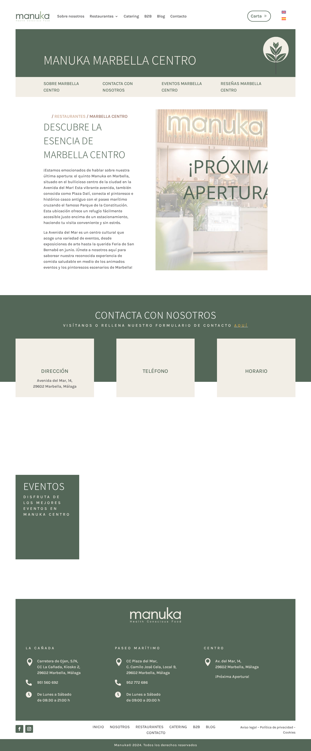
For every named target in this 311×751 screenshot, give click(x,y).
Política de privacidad (276, 727)
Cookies (289, 732)
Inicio (98, 727)
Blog (161, 16)
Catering (131, 16)
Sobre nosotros (70, 16)
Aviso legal (248, 727)
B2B (148, 16)
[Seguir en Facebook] (19, 729)
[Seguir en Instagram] (29, 729)
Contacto (178, 16)
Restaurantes (101, 16)
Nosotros (120, 727)
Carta (256, 16)
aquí (241, 325)
